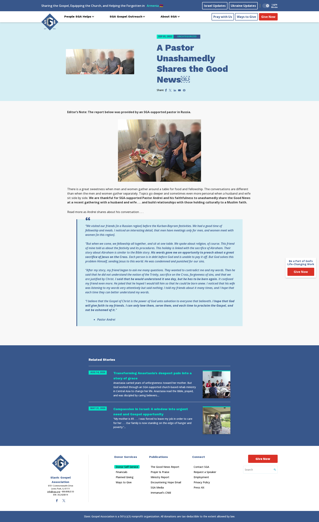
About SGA (169, 16)
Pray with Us (222, 17)
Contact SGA (201, 467)
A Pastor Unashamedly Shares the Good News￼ (192, 63)
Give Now (268, 17)
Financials (121, 472)
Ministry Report (160, 477)
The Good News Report (165, 467)
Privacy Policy (202, 482)
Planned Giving (124, 477)
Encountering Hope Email (166, 482)
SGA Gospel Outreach (126, 16)
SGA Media (157, 487)
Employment (201, 477)
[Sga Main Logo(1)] (60, 463)
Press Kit (199, 487)
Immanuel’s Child (161, 492)
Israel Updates (215, 6)
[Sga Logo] (49, 21)
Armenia (155, 6)
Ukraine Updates (243, 6)
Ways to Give (246, 17)
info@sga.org (53, 491)
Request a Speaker (205, 472)
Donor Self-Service (127, 467)
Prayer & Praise (160, 472)
